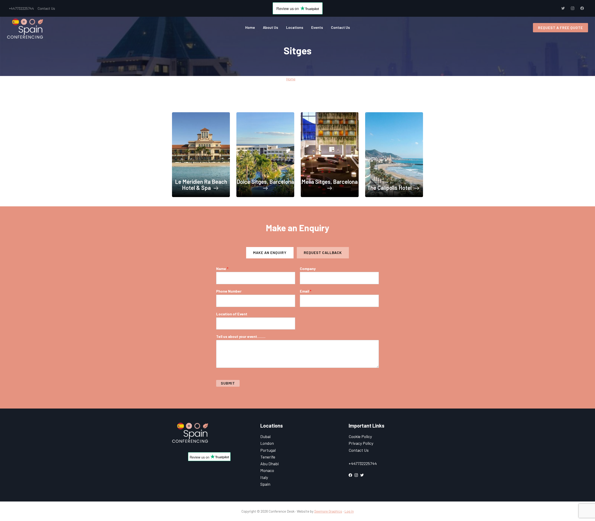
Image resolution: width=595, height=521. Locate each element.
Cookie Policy (360, 436)
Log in (349, 511)
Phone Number (228, 291)
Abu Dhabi (269, 463)
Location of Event (231, 314)
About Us (270, 27)
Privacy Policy (361, 443)
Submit (228, 383)
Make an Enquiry (270, 252)
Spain (265, 484)
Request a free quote (560, 27)
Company (308, 268)
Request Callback (323, 252)
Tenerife (267, 456)
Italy (264, 477)
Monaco (267, 470)
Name (222, 268)
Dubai (265, 436)
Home (250, 27)
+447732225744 (21, 8)
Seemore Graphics (328, 511)
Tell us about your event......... (240, 336)
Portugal (268, 450)
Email (305, 291)
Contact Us (46, 8)
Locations (294, 27)
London (267, 443)
